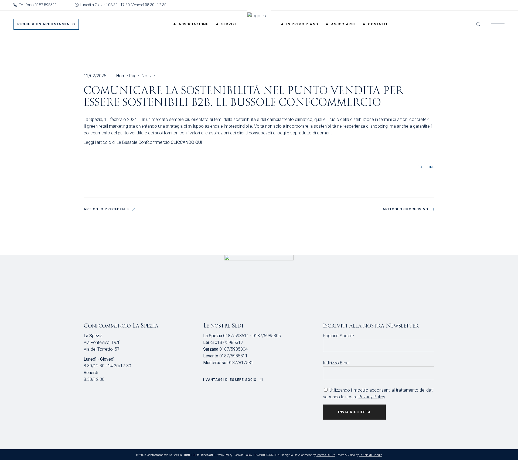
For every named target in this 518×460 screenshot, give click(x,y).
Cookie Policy (243, 455)
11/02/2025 (95, 75)
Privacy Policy (372, 396)
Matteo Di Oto (325, 455)
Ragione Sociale (338, 335)
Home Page (127, 75)
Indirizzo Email (336, 362)
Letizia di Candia (370, 455)
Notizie (148, 75)
